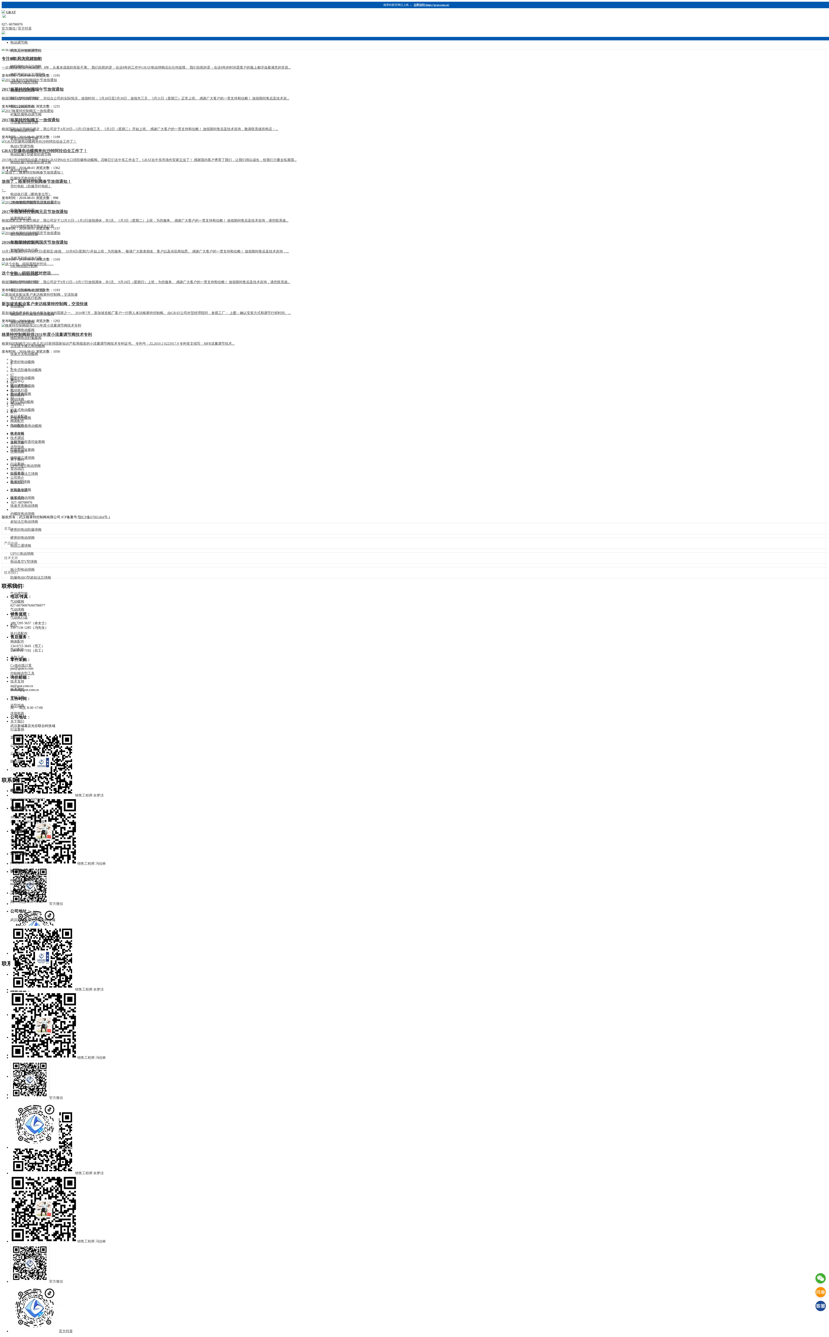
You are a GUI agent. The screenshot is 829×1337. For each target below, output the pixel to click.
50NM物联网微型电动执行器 (32, 226)
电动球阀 (17, 434)
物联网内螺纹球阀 (24, 82)
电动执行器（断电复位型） (31, 194)
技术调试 (17, 689)
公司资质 (17, 745)
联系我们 (17, 761)
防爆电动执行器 (22, 210)
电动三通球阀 (20, 545)
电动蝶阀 (17, 306)
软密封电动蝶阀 (22, 378)
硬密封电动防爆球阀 (25, 529)
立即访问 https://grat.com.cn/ (431, 4)
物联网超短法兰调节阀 (27, 74)
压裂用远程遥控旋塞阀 (27, 442)
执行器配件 (19, 633)
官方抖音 (25, 28)
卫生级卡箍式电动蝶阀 (27, 346)
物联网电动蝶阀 (22, 330)
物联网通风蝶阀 (22, 322)
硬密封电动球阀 (22, 537)
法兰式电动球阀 (22, 497)
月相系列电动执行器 (25, 258)
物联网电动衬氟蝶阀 (25, 338)
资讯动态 (17, 737)
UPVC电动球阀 (22, 553)
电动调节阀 (19, 42)
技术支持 (17, 681)
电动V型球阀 (20, 482)
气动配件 (17, 649)
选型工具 (17, 657)
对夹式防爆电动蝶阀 (25, 370)
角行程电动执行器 (24, 234)
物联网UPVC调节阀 (25, 58)
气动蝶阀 (17, 601)
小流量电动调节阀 (24, 122)
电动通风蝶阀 (20, 394)
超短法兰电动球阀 (24, 521)
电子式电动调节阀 (24, 98)
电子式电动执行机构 (25, 298)
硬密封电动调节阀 (24, 138)
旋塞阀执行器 (20, 218)
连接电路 (17, 713)
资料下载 (17, 697)
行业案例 (17, 729)
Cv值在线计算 (21, 665)
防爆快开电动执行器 (25, 178)
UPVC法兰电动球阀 (25, 466)
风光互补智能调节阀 (25, 50)
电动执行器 (19, 170)
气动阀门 (17, 585)
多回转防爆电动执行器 (27, 290)
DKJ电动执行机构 (24, 266)
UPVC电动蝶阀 (22, 402)
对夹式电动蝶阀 (22, 410)
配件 (13, 625)
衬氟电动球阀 (20, 489)
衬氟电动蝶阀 (20, 418)
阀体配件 (17, 641)
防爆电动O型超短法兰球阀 (30, 577)
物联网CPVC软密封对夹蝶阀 (32, 314)
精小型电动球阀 (22, 569)
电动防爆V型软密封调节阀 (30, 162)
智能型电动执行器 (24, 250)
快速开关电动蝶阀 (24, 354)
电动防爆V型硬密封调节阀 (30, 154)
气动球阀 (17, 609)
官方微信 (9, 28)
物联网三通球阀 (22, 458)
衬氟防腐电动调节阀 (25, 114)
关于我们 (17, 721)
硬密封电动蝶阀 (22, 362)
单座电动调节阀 (22, 130)
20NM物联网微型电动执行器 (32, 202)
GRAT (11, 12)
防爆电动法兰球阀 (24, 474)
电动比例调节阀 (22, 106)
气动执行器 (19, 617)
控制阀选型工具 (22, 673)
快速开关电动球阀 (24, 505)
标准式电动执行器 (24, 282)
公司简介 (17, 753)
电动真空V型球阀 (23, 561)
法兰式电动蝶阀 (22, 386)
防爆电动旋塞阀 (22, 450)
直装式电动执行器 (24, 274)
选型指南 (17, 705)
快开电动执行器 (22, 242)
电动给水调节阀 (22, 90)
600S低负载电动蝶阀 (26, 426)
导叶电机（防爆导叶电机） (31, 186)
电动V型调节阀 (22, 146)
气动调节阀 (19, 593)
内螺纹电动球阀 (22, 513)
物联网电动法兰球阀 (25, 66)
